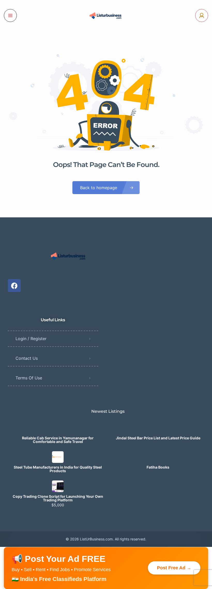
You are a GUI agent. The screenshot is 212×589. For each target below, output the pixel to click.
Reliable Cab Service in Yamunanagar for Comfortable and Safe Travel (58, 439)
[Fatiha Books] (158, 457)
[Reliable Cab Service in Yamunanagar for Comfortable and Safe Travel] (58, 428)
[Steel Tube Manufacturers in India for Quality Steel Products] (58, 457)
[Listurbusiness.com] (106, 15)
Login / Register (31, 338)
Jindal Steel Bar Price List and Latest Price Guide (158, 438)
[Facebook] (14, 285)
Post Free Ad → (174, 567)
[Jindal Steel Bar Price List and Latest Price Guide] (158, 428)
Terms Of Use (29, 377)
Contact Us (27, 358)
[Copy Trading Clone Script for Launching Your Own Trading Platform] (58, 486)
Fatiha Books (158, 467)
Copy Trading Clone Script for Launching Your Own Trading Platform (58, 498)
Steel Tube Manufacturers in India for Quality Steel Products (58, 469)
